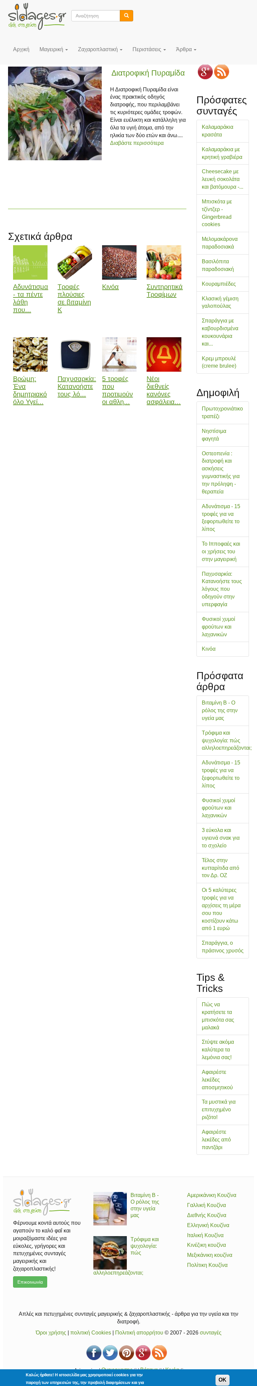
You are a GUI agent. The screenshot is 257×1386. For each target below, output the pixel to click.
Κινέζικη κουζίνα (206, 1245)
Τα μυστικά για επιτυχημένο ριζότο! (219, 1109)
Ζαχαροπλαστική (98, 49)
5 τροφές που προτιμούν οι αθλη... (117, 390)
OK (223, 1380)
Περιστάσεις (148, 49)
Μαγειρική (52, 49)
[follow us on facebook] (93, 1352)
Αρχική (21, 49)
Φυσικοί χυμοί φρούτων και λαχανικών (218, 626)
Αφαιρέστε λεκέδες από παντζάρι (216, 1139)
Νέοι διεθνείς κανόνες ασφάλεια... (164, 390)
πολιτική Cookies (90, 1332)
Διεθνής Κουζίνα (206, 1215)
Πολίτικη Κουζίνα (207, 1265)
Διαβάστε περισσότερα (137, 143)
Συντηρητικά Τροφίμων (165, 290)
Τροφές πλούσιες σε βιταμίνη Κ (74, 298)
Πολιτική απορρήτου (139, 1332)
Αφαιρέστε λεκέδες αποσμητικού (217, 1079)
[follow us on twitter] (110, 1352)
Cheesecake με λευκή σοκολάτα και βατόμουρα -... (222, 179)
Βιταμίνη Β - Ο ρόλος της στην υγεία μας (220, 710)
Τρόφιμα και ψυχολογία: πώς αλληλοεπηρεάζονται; (227, 740)
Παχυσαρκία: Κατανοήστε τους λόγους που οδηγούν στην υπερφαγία (222, 589)
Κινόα (110, 286)
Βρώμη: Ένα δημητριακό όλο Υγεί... (30, 390)
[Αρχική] (39, 16)
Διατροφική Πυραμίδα (148, 73)
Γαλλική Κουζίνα (206, 1205)
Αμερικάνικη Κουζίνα (211, 1195)
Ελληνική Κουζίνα (208, 1225)
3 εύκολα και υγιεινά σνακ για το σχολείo (221, 837)
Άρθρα (184, 49)
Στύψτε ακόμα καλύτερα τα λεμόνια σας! (218, 1049)
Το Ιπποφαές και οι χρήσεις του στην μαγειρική (221, 551)
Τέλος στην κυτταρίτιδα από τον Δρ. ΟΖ (220, 868)
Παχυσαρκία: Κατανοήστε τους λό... (77, 386)
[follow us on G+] (205, 71)
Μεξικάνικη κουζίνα (209, 1255)
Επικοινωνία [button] (30, 1282)
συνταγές (211, 1332)
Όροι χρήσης (51, 1332)
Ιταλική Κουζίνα (205, 1235)
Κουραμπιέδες (219, 284)
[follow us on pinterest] (126, 1352)
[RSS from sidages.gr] (221, 71)
